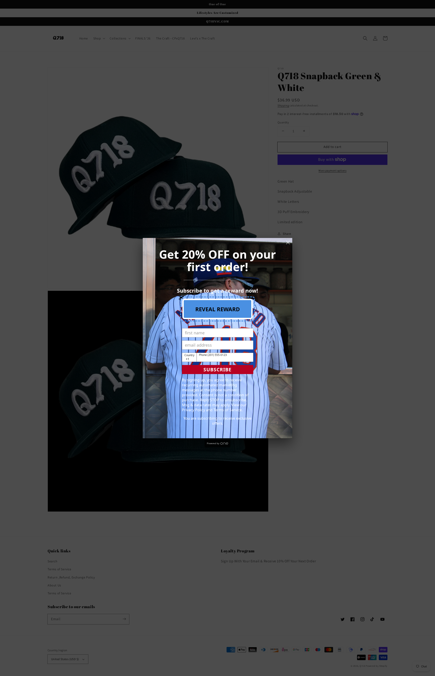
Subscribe (217, 369)
